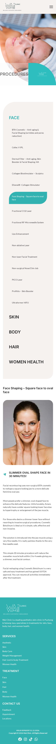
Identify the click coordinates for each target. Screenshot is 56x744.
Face (4, 677)
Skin (4, 682)
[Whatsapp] (36, 739)
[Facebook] (20, 739)
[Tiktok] (31, 739)
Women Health (9, 696)
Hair (4, 687)
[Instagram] (25, 739)
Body (4, 691)
